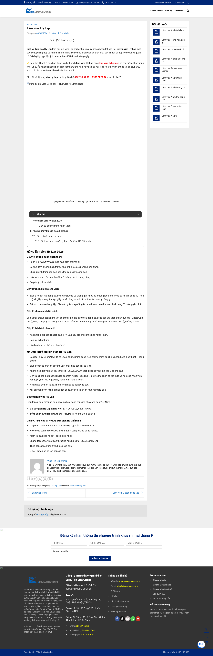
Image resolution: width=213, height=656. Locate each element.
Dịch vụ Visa (155, 11)
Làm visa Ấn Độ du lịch (173, 30)
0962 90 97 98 (81, 77)
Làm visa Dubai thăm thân (172, 107)
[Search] (188, 11)
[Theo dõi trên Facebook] (117, 618)
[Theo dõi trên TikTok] (122, 618)
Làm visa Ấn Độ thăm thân (172, 79)
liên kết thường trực (78, 485)
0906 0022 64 (88, 630)
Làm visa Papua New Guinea (172, 69)
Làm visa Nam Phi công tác (173, 98)
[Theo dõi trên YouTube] (138, 618)
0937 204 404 (87, 634)
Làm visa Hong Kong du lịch (173, 41)
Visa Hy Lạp (32, 25)
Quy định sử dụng (182, 2)
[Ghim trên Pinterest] (45, 479)
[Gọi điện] (206, 629)
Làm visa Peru (39, 493)
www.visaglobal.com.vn (130, 581)
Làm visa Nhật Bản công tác (173, 60)
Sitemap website (118, 611)
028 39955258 (82, 626)
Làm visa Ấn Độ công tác (174, 87)
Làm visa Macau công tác (126, 493)
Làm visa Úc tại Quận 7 (173, 49)
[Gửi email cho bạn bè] (40, 479)
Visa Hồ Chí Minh (60, 33)
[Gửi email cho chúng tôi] (127, 618)
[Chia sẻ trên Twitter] (34, 479)
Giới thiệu (179, 11)
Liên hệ (168, 11)
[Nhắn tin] (206, 635)
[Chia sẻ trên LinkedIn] (50, 479)
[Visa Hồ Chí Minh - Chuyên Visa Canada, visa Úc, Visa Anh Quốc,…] (38, 11)
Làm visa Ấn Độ (169, 116)
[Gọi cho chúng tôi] (132, 618)
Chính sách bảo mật (163, 2)
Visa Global (48, 652)
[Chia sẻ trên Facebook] (29, 479)
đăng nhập (42, 514)
